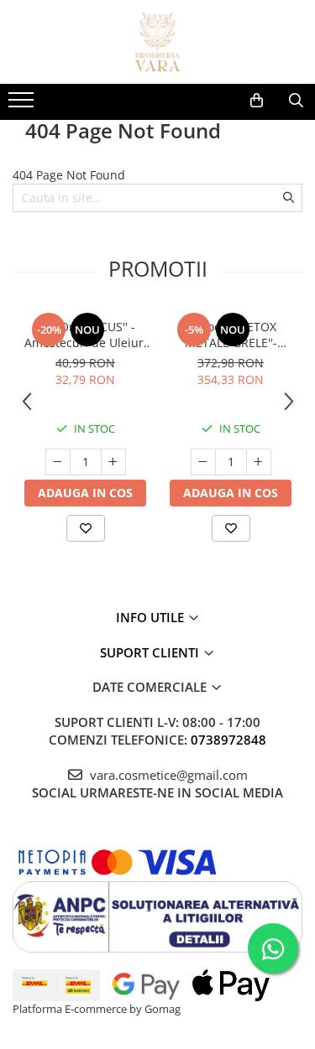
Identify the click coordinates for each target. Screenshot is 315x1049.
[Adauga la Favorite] (85, 528)
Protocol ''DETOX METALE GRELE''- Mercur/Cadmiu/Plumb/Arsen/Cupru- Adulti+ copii (230, 335)
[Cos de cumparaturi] (257, 100)
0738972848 (228, 739)
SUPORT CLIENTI (151, 652)
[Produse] (23, 104)
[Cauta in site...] (296, 100)
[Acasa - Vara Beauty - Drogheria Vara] (158, 42)
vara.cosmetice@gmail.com (167, 774)
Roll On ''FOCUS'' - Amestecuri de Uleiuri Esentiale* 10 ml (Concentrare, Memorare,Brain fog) (85, 335)
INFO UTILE (151, 617)
